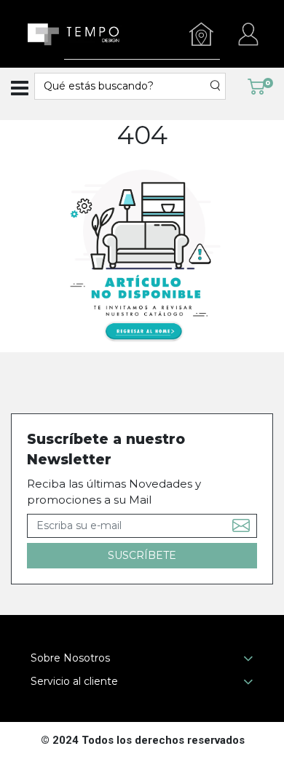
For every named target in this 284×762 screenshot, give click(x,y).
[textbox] (122, 86)
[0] (256, 85)
